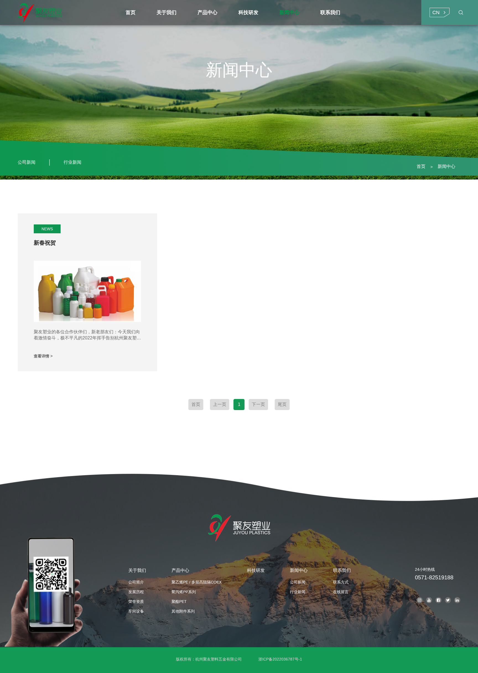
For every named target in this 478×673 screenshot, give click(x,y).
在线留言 (341, 592)
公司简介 (136, 582)
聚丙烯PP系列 (184, 592)
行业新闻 (72, 162)
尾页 (282, 404)
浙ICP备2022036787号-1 (280, 659)
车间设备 (136, 611)
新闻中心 (446, 166)
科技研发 (256, 570)
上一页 (219, 404)
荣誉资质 (136, 601)
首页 (421, 166)
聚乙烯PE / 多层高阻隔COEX (197, 582)
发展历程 (136, 592)
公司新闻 (26, 162)
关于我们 (137, 570)
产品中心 (180, 570)
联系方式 (341, 582)
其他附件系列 (183, 611)
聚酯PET (179, 601)
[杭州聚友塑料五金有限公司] (66, 12)
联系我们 (342, 570)
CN (436, 12)
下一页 (258, 404)
